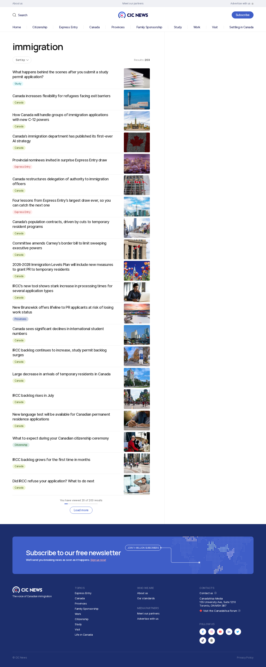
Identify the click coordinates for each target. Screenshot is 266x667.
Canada (94, 27)
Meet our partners (148, 613)
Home (16, 27)
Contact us (207, 593)
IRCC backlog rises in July (33, 395)
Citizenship (39, 27)
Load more (81, 510)
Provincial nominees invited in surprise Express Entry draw (59, 160)
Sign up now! (98, 559)
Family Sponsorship (149, 27)
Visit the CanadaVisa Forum (220, 610)
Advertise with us (147, 618)
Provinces (118, 27)
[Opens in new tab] (203, 631)
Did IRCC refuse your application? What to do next (53, 481)
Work (196, 27)
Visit (215, 27)
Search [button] (22, 15)
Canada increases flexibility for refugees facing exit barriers (61, 96)
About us (142, 593)
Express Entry (68, 27)
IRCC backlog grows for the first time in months (51, 459)
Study (178, 27)
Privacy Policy (245, 657)
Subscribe (243, 15)
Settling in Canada (241, 27)
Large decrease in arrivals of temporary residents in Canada (61, 374)
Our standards (146, 598)
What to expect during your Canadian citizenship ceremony (60, 438)
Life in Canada (84, 634)
